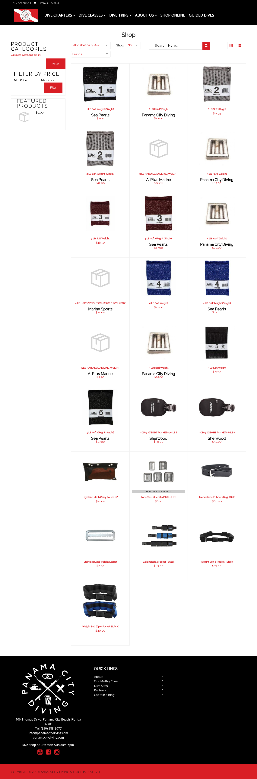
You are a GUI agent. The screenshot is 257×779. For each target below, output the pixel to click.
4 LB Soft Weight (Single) (217, 303)
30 (130, 45)
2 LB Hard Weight (158, 109)
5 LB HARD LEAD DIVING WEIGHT (100, 367)
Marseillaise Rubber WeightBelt (217, 497)
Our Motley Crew (106, 681)
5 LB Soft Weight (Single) (100, 432)
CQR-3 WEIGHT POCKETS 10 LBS (158, 432)
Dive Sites (101, 686)
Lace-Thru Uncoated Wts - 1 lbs (158, 497)
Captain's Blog (104, 695)
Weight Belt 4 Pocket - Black (158, 561)
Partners (100, 690)
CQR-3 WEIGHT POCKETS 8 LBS (217, 432)
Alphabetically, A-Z (86, 45)
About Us (145, 15)
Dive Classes (91, 15)
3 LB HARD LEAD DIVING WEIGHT (158, 173)
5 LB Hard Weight (158, 367)
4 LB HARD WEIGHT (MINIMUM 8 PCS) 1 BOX (100, 303)
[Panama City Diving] (26, 15)
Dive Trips (119, 15)
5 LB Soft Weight (217, 367)
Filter (53, 87)
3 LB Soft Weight (100, 238)
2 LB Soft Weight (217, 109)
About (98, 677)
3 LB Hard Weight (217, 173)
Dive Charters (58, 15)
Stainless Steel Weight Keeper (100, 561)
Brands (77, 54)
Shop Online (172, 15)
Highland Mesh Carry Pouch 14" (100, 497)
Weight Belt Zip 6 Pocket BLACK (100, 626)
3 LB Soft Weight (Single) (158, 238)
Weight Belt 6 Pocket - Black (217, 561)
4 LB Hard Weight (217, 238)
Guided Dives (201, 15)
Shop (128, 34)
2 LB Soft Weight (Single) (100, 173)
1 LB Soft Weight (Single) (100, 109)
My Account (21, 3)
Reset (55, 63)
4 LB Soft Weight (158, 303)
